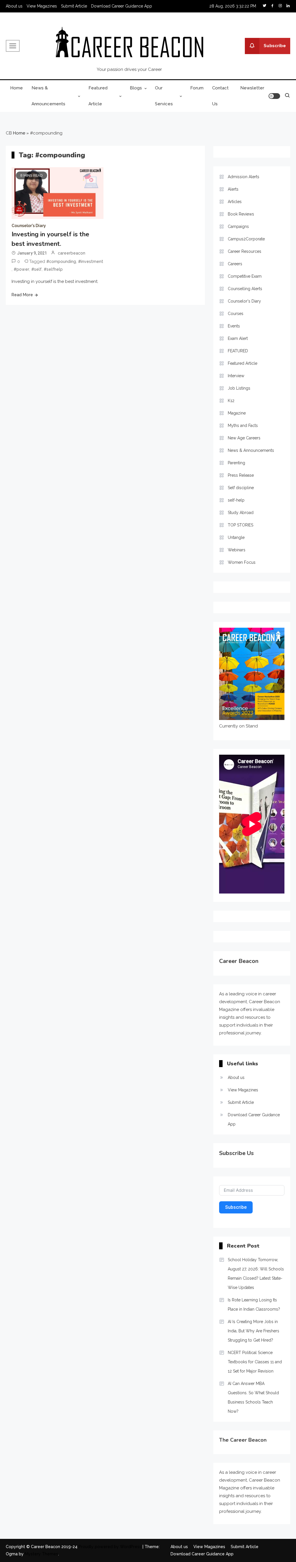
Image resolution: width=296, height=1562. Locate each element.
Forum (197, 88)
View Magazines (42, 6)
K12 (231, 400)
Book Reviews (241, 214)
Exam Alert (238, 338)
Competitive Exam (245, 276)
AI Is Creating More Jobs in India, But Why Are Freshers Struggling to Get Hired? (253, 1330)
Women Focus (242, 562)
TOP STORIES (240, 525)
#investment (90, 261)
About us (14, 6)
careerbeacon (71, 253)
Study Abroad (241, 512)
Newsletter (252, 88)
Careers (235, 263)
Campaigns (238, 226)
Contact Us (220, 95)
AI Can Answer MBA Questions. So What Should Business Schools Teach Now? (253, 1397)
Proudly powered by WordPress (111, 1546)
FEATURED (238, 351)
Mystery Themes (41, 1554)
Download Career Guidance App (121, 6)
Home (16, 88)
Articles (235, 201)
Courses (235, 313)
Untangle (236, 537)
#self (36, 269)
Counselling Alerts (245, 288)
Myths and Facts (243, 425)
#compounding (61, 261)
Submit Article (74, 6)
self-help (236, 500)
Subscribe (275, 45)
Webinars (236, 550)
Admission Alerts (243, 176)
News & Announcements (48, 95)
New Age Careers (244, 438)
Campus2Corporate (246, 239)
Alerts (233, 189)
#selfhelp (53, 269)
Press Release (241, 475)
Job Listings (239, 388)
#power (21, 269)
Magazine (237, 413)
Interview (236, 375)
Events (234, 326)
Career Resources (244, 251)
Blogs (136, 88)
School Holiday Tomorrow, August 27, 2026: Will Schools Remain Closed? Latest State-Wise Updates (256, 1273)
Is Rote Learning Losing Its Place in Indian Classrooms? (254, 1305)
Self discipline (241, 487)
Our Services (164, 95)
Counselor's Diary (29, 225)
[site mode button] (274, 96)
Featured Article (98, 95)
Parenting (236, 463)
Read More (22, 294)
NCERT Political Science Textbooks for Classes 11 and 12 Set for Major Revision (255, 1361)
